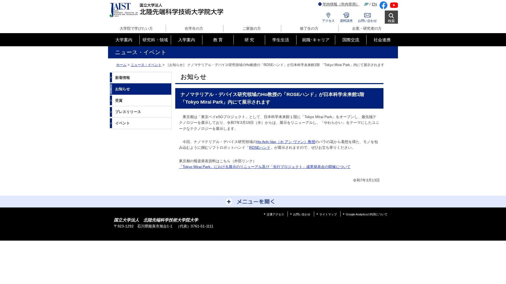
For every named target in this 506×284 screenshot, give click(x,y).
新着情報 (122, 77)
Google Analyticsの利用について (366, 214)
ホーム (121, 65)
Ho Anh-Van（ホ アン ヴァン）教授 (285, 142)
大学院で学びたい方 (136, 28)
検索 (391, 21)
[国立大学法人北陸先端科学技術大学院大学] (167, 10)
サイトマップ (328, 214)
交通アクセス (275, 214)
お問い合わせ (367, 21)
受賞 (119, 100)
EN (374, 4)
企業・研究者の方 (367, 28)
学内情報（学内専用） (341, 4)
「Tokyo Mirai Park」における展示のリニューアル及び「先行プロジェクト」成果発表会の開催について (265, 167)
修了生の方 (309, 28)
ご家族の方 (251, 28)
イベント (122, 123)
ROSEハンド (259, 147)
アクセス (328, 21)
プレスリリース (128, 112)
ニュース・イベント (146, 65)
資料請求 (346, 21)
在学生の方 (194, 28)
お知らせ (122, 89)
